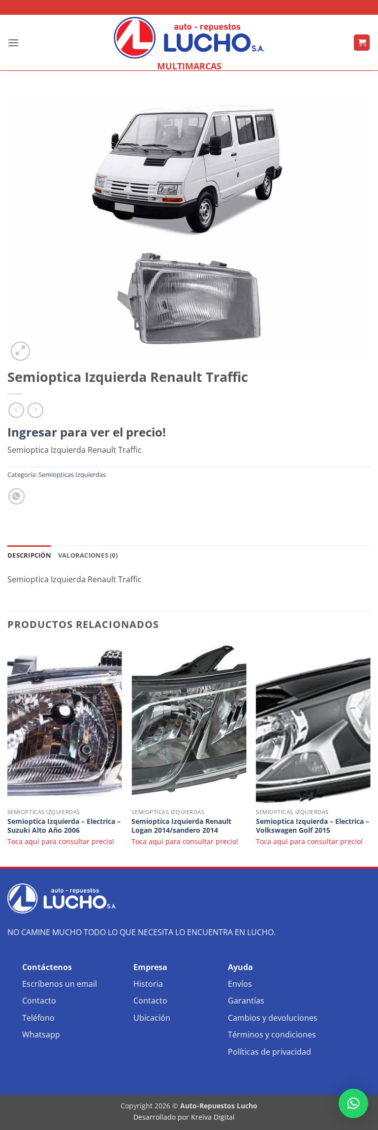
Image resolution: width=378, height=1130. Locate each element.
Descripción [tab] (29, 555)
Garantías (246, 1000)
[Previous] (7, 754)
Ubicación (151, 1017)
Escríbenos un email (59, 983)
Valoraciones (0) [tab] (88, 555)
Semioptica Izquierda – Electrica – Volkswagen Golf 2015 (312, 826)
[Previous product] (35, 410)
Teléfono (38, 1017)
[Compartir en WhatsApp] (16, 496)
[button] (13, 43)
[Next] (370, 754)
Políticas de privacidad (269, 1051)
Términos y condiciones (272, 1034)
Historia (148, 983)
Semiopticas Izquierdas (72, 474)
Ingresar (32, 432)
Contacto (39, 1000)
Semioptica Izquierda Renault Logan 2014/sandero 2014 (181, 826)
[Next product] (16, 410)
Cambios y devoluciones (272, 1017)
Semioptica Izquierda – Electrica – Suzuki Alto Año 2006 (64, 826)
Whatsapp (41, 1034)
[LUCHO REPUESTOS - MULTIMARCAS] (189, 38)
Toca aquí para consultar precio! (60, 841)
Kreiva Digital (214, 1117)
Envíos (240, 983)
